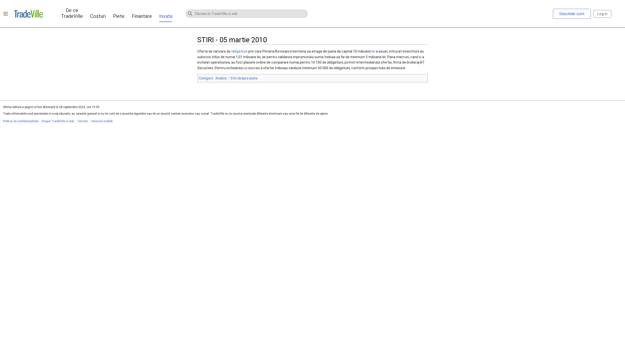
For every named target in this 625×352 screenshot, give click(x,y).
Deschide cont (571, 13)
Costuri (98, 16)
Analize (221, 78)
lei (373, 51)
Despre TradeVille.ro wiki (58, 121)
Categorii (206, 78)
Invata (165, 16)
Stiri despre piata (243, 78)
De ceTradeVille (72, 13)
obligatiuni (239, 51)
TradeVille (28, 14)
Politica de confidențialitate (21, 121)
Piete (119, 16)
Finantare (142, 16)
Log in (602, 13)
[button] (5, 13)
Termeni (82, 121)
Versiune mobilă (102, 121)
